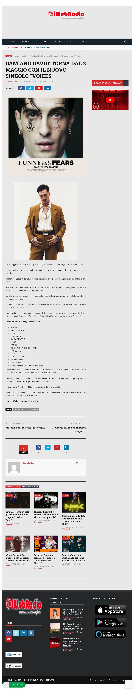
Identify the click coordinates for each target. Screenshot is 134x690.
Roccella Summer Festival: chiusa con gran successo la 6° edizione (72, 642)
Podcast (43, 41)
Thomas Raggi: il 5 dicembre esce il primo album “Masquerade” (46, 514)
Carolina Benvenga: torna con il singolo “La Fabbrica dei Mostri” (44, 559)
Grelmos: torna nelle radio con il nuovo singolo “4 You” (49, 47)
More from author (30, 487)
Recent (53, 598)
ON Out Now (33, 409)
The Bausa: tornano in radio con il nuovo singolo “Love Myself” (73, 626)
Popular (64, 598)
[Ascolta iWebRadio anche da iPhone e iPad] (110, 609)
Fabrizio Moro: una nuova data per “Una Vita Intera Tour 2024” (74, 558)
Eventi (57, 41)
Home (11, 41)
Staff (70, 41)
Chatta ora (18, 684)
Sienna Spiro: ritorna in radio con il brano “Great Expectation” (73, 611)
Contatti (84, 41)
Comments (55, 602)
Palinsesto (26, 41)
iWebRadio (13, 81)
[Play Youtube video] (110, 100)
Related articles (13, 487)
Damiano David (19, 409)
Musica (9, 56)
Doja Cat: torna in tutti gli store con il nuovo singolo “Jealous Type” (17, 515)
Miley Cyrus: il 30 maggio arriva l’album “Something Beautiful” (17, 558)
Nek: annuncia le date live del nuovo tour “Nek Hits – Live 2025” (73, 519)
